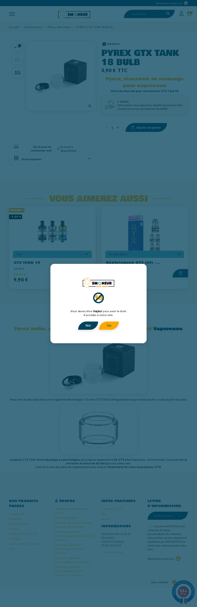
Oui (109, 325)
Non (88, 325)
